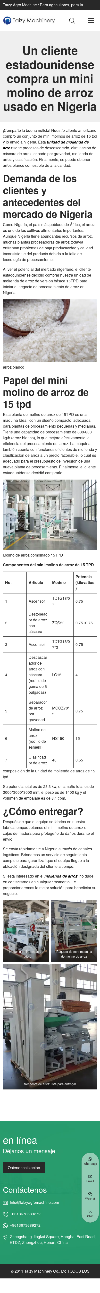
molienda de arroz (60, 876)
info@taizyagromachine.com (34, 1202)
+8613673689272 (25, 1214)
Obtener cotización (24, 1167)
